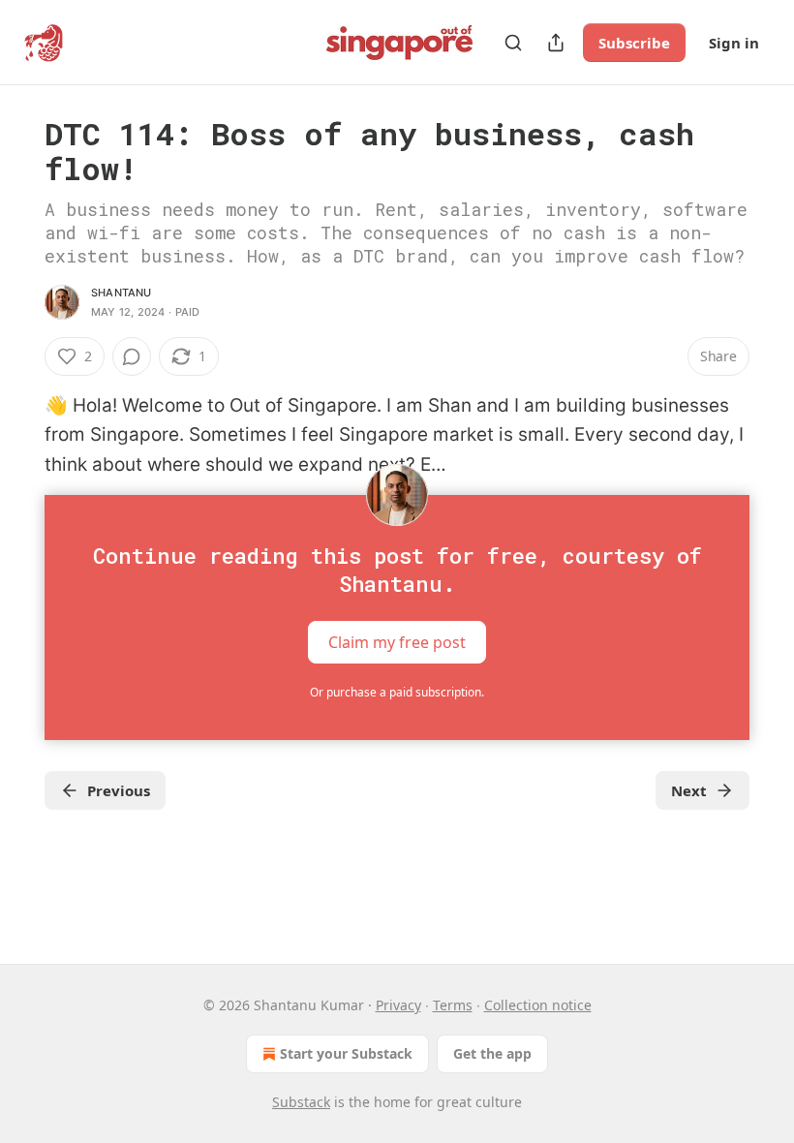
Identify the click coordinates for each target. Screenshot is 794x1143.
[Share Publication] (555, 42)
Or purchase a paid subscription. (397, 692)
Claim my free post (397, 642)
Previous (118, 790)
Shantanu (121, 292)
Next (689, 790)
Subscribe (634, 42)
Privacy (398, 1005)
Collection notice (538, 1005)
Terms (453, 1005)
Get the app (492, 1053)
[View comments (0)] (131, 356)
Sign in (734, 42)
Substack (301, 1102)
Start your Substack (346, 1053)
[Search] (513, 42)
